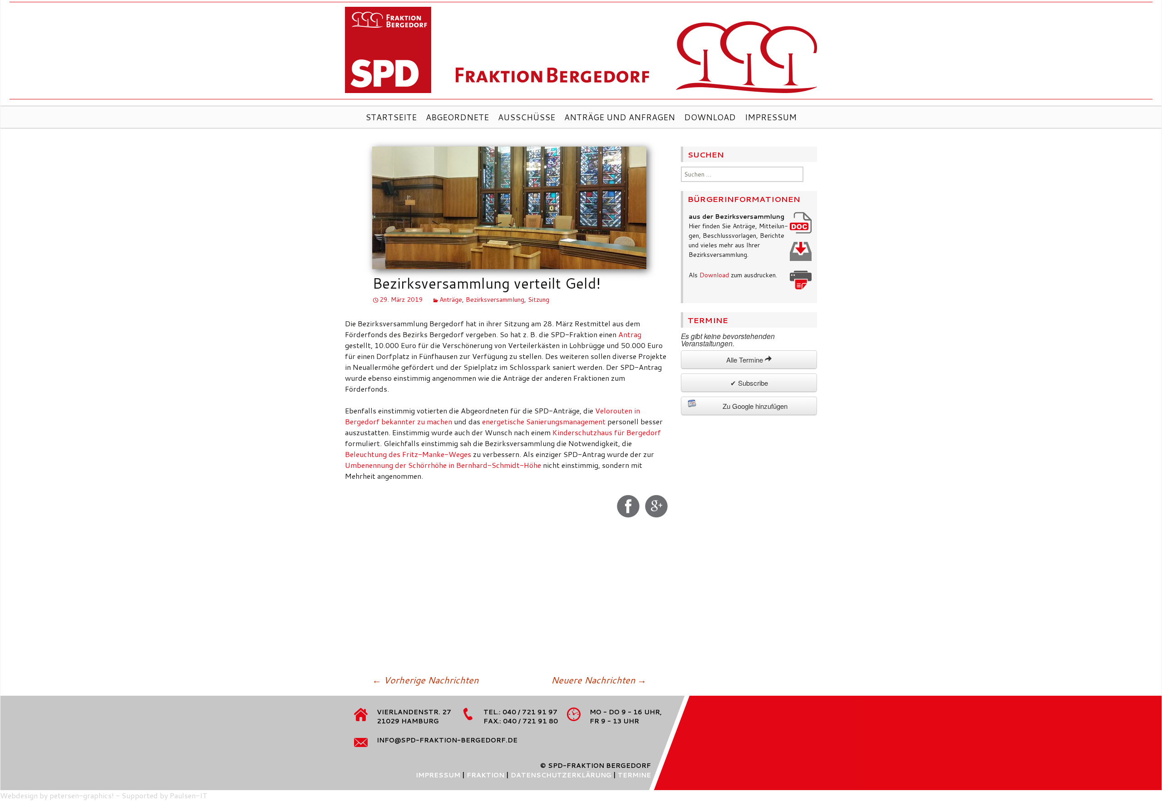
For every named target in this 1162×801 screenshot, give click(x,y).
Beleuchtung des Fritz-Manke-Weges (408, 454)
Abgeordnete (457, 117)
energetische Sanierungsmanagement (544, 421)
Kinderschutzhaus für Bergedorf (606, 432)
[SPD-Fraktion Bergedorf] (581, 53)
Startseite (391, 117)
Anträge (450, 299)
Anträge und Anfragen (619, 117)
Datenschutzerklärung (561, 775)
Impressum (771, 117)
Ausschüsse (526, 117)
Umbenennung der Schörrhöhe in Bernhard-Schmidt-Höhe (443, 465)
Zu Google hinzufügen (755, 406)
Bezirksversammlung (495, 299)
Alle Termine (745, 359)
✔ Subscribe (749, 383)
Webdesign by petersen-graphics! (57, 795)
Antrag (629, 334)
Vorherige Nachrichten (425, 679)
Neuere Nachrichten (598, 679)
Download (710, 117)
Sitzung (538, 299)
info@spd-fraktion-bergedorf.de (447, 740)
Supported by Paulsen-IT (164, 795)
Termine (634, 775)
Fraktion (485, 775)
